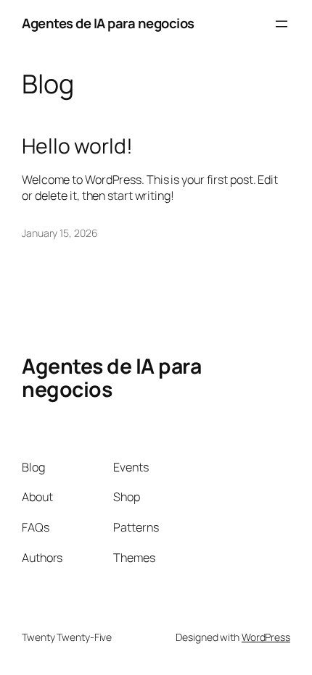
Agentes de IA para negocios (108, 23)
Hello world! (77, 146)
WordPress (266, 637)
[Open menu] (281, 24)
